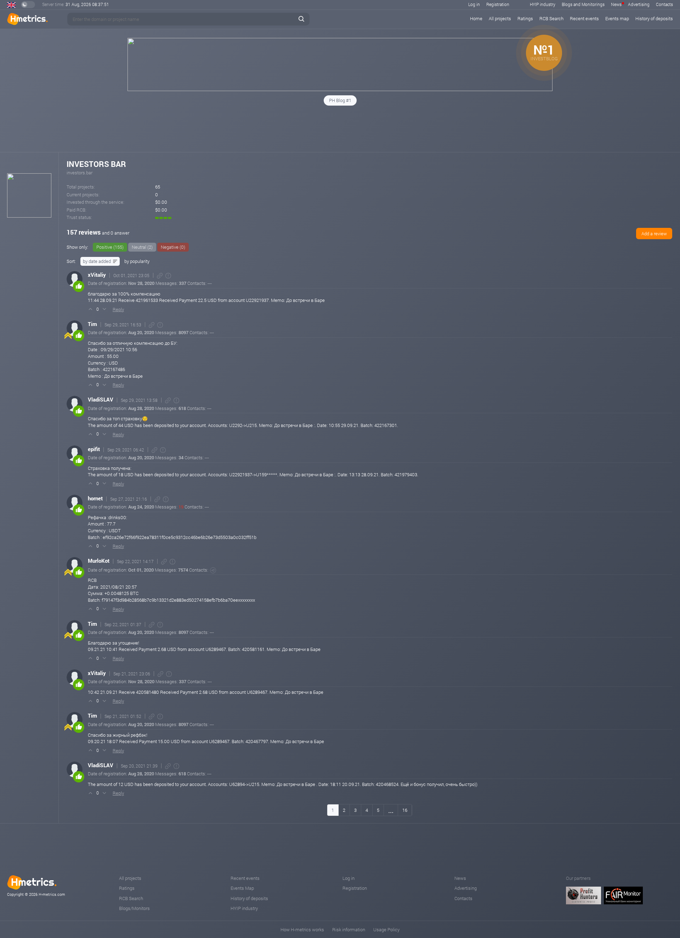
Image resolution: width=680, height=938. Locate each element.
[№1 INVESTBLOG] (340, 89)
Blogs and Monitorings (583, 4)
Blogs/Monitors (134, 908)
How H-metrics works (302, 929)
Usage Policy (386, 929)
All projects (500, 18)
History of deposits (654, 18)
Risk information (348, 929)
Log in (474, 4)
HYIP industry (542, 4)
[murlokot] (213, 570)
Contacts (664, 4)
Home (476, 18)
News (616, 4)
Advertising (639, 4)
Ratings (525, 18)
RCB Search (551, 18)
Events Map (242, 888)
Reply (118, 309)
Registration (497, 4)
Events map (617, 18)
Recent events (584, 18)
